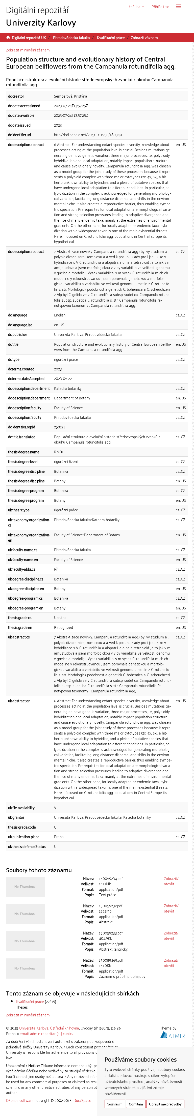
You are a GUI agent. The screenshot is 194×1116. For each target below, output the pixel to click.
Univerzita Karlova (33, 1027)
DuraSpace (82, 1100)
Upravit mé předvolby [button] (165, 1104)
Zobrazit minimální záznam (28, 49)
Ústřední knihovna (64, 1027)
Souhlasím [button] (115, 1104)
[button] (136, 6)
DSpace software (20, 1100)
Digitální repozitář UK (29, 37)
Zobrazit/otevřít (171, 881)
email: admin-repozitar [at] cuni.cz (47, 1033)
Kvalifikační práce (111, 37)
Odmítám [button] (136, 1104)
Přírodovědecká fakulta (71, 37)
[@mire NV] (174, 1033)
